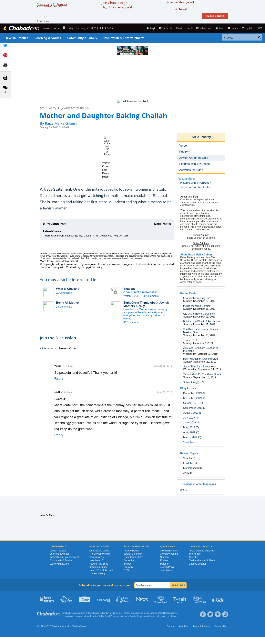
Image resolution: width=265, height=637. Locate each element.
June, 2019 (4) (191, 422)
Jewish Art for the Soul (76, 108)
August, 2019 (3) (192, 412)
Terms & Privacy (201, 626)
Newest (64, 348)
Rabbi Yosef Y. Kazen (108, 616)
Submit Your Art (201, 235)
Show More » (190, 442)
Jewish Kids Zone (98, 563)
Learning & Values (48, 38)
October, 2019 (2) (193, 403)
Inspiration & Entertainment (123, 38)
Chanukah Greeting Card (197, 298)
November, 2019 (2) (194, 398)
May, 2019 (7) (191, 427)
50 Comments (131, 322)
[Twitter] (210, 614)
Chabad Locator (197, 563)
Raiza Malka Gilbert (200, 254)
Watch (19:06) (131, 295)
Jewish (152, 616)
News (142, 599)
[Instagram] (225, 614)
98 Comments (151, 295)
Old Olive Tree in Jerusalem (199, 313)
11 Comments (64, 292)
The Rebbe (195, 553)
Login (153, 28)
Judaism (141, 616)
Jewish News (96, 557)
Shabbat (69, 235)
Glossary (128, 567)
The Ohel (194, 557)
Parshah (164, 563)
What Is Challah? (67, 288)
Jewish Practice (17, 38)
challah (140, 195)
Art (120, 235)
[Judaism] (21, 28)
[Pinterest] (218, 614)
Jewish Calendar (133, 553)
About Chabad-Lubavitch (202, 550)
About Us (183, 626)
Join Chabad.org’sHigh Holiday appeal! (117, 4)
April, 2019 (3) (191, 432)
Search (127, 563)
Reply (58, 378)
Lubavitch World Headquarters (163, 613)
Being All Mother (67, 302)
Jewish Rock (190, 340)
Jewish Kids (218, 599)
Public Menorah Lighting (196, 305)
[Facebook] (203, 614)
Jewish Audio (167, 570)
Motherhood (105, 235)
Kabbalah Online (98, 567)
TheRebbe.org (97, 573)
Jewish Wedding (169, 553)
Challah (88, 235)
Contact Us (220, 626)
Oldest (73, 348)
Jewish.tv (85, 599)
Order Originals (201, 243)
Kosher (164, 560)
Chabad (95, 613)
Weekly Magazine (59, 563)
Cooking (161, 599)
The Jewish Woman (99, 553)
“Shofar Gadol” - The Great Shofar (202, 374)
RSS (126, 570)
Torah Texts (180, 599)
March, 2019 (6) (192, 437)
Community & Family (82, 38)
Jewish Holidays (169, 550)
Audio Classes (123, 599)
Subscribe (189, 382)
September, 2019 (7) (194, 407)
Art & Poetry (48, 108)
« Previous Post (54, 224)
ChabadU (104, 599)
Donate (235, 28)
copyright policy (92, 267)
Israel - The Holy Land (101, 570)
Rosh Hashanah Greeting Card (200, 358)
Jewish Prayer (167, 567)
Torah (133, 616)
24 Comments (64, 306)
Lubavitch (104, 613)
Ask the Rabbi (185, 28)
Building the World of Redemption (202, 321)
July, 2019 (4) (191, 417)
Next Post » (162, 224)
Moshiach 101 (97, 560)
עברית (183, 489)
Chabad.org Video (99, 550)
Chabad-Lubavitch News (202, 560)
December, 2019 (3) (194, 393)
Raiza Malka (76, 253)
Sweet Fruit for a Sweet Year (199, 366)
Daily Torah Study (133, 557)
